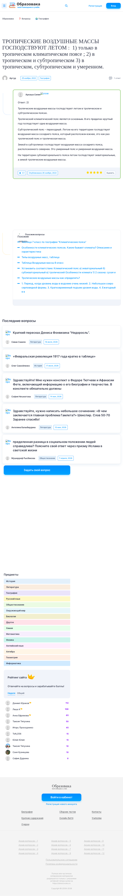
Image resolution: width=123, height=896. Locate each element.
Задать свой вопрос (37, 470)
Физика (10, 640)
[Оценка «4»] (97, 173)
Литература (35, 342)
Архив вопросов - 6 (61, 845)
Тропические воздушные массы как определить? (51, 277)
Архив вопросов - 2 (28, 845)
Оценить (110, 173)
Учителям (97, 818)
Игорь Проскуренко (23, 727)
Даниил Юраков (21, 703)
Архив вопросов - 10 (94, 845)
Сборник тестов (67, 811)
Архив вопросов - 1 (28, 841)
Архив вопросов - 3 (28, 849)
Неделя (11, 693)
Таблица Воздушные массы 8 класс (43, 262)
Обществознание (47, 458)
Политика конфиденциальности (61, 864)
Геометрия (12, 657)
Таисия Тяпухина (21, 721)
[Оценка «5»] (101, 173)
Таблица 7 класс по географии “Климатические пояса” (54, 241)
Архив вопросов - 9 (94, 841)
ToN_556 (17, 733)
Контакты (96, 811)
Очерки (25, 824)
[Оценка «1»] (87, 173)
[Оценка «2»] (91, 173)
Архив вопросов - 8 (61, 853)
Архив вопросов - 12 (94, 853)
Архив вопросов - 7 (61, 849)
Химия (9, 628)
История (38, 366)
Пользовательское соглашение (61, 859)
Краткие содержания (32, 818)
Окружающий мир (15, 610)
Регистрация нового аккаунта (61, 804)
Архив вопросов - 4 (28, 853)
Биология (11, 616)
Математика (12, 634)
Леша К (16, 709)
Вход (113, 6)
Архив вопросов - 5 (61, 841)
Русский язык (13, 598)
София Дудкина (21, 758)
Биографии (27, 811)
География (45, 78)
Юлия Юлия (19, 740)
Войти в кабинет (61, 797)
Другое (10, 622)
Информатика (13, 663)
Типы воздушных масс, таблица (40, 257)
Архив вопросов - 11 (94, 849)
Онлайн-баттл (66, 818)
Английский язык (15, 645)
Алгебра (10, 651)
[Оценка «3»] (94, 173)
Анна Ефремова (21, 715)
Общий (20, 693)
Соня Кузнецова (21, 752)
